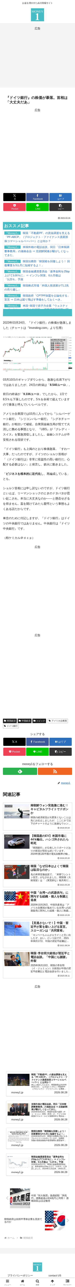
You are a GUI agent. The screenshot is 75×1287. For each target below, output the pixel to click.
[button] (60, 207)
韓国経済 (11, 721)
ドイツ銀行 (12, 726)
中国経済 (26, 721)
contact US (55, 1275)
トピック (40, 721)
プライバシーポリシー (20, 1275)
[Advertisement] (37, 56)
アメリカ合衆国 (59, 721)
